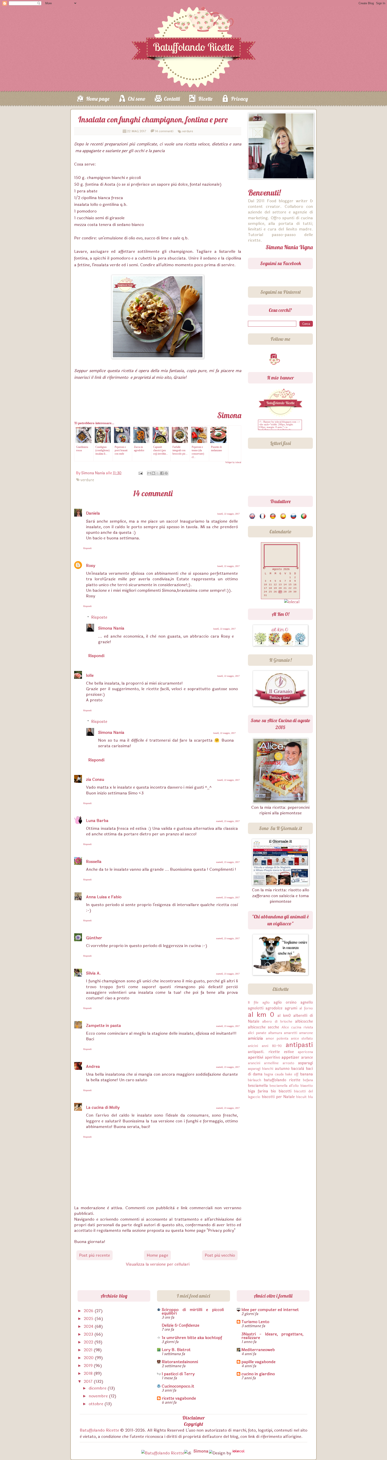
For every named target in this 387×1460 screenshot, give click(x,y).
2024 (89, 1326)
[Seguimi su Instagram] (274, 357)
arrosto (288, 1063)
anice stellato (302, 1038)
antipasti (299, 1045)
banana (306, 1074)
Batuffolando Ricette (99, 1430)
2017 (89, 1381)
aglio (266, 1002)
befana (308, 1080)
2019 (89, 1365)
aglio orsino (285, 1002)
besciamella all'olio (284, 1085)
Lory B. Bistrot (176, 1350)
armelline (271, 1063)
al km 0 (261, 1015)
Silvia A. (93, 973)
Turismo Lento (255, 1322)
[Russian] (293, 516)
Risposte (99, 617)
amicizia (255, 1038)
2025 (89, 1318)
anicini (253, 1046)
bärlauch (254, 1080)
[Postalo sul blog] (153, 473)
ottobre (96, 1404)
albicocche (304, 1021)
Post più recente (94, 1255)
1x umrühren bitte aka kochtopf (192, 1337)
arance (307, 1057)
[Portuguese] (304, 516)
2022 (89, 1342)
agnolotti (255, 1008)
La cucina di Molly (103, 1107)
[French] (262, 516)
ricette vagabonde (179, 1398)
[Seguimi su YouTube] (297, 357)
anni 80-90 (272, 1046)
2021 (89, 1350)
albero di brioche (277, 1021)
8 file (253, 1002)
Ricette (205, 98)
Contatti (172, 98)
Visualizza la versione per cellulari (157, 1264)
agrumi (291, 1008)
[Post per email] (140, 473)
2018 (89, 1373)
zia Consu (95, 779)
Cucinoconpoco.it (178, 1386)
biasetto (307, 1085)
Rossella (93, 861)
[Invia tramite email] (149, 473)
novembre (99, 1396)
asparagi (305, 1063)
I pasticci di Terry (178, 1374)
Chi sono (137, 98)
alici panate (257, 1033)
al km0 (284, 1015)
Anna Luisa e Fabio (103, 897)
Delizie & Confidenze (180, 1325)
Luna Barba (97, 820)
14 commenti (164, 131)
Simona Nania (111, 628)
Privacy (239, 98)
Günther (94, 938)
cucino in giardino (258, 1374)
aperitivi (255, 1057)
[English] (252, 516)
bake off (291, 1074)
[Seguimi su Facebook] (263, 357)
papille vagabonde (258, 1362)
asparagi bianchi (260, 1068)
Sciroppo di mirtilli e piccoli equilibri (193, 1311)
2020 (89, 1358)
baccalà (297, 1068)
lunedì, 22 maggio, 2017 (228, 514)
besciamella (258, 1085)
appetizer (290, 1057)
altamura (275, 1033)
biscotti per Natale (278, 1097)
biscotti (285, 1091)
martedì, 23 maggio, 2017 (228, 821)
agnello (307, 1002)
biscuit (301, 1097)
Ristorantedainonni (180, 1362)
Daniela (93, 513)
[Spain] (283, 516)
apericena (305, 1052)
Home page (98, 98)
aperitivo (272, 1057)
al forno (306, 1008)
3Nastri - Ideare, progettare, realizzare (272, 1336)
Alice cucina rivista (297, 1027)
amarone (306, 1033)
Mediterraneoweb (258, 1350)
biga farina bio (262, 1091)
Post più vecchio (220, 1255)
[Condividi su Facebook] (162, 473)
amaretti (290, 1033)
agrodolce (274, 1008)
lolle (90, 675)
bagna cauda (274, 1074)
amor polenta (277, 1038)
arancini (254, 1063)
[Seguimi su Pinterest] (285, 357)
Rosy (90, 565)
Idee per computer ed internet (270, 1310)
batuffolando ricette (282, 1080)
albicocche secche (263, 1027)
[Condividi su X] (157, 473)
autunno (282, 1068)
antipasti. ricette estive (271, 1052)
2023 (89, 1334)
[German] (273, 516)
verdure (187, 131)
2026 (89, 1311)
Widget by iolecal (233, 462)
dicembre (98, 1388)
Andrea (93, 1066)
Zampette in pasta (103, 1025)
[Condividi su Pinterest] (166, 473)
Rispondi (87, 548)
